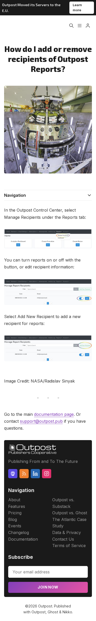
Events (14, 525)
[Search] (71, 25)
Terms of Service (69, 545)
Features (16, 506)
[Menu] (80, 25)
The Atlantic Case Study (69, 523)
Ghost (53, 612)
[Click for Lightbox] (48, 238)
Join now (48, 587)
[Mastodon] (12, 473)
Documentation (23, 539)
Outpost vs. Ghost (69, 512)
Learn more (77, 7)
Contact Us (63, 539)
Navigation (15, 195)
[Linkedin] (35, 473)
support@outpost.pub (41, 421)
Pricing (15, 512)
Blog (12, 519)
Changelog (18, 532)
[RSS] (24, 473)
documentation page (54, 414)
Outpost (45, 606)
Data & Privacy (66, 532)
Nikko (67, 612)
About (14, 499)
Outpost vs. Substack (63, 503)
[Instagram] (46, 473)
